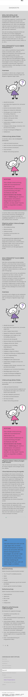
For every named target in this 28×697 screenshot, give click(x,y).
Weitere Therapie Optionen (9, 679)
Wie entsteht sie (5, 661)
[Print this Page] (5, 646)
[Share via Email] (7, 646)
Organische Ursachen (6, 667)
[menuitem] (5, 694)
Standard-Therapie (8, 677)
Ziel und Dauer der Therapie (9, 682)
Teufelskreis (4, 663)
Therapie (4, 675)
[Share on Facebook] (3, 646)
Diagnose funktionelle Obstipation (9, 672)
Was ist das (4, 659)
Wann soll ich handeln (6, 665)
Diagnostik (14, 8)
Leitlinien (4, 684)
